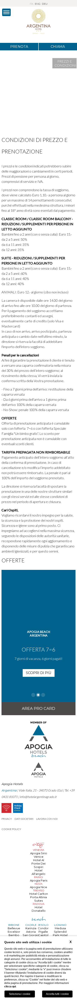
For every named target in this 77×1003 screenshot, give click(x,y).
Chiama (58, 47)
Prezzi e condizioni (65, 63)
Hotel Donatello (39, 908)
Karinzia (30, 928)
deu (44, 3)
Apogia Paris (38, 880)
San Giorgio (31, 935)
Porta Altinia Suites (38, 898)
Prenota (19, 47)
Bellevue (14, 928)
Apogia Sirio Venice (38, 854)
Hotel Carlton (38, 893)
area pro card (38, 708)
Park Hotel (60, 935)
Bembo (14, 935)
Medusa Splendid (60, 929)
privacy (6, 818)
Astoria (31, 931)
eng (37, 3)
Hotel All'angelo (38, 872)
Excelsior (14, 931)
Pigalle (43, 931)
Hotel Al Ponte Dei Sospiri (38, 863)
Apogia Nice (38, 887)
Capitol (43, 935)
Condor (43, 928)
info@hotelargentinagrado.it (38, 797)
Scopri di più (38, 673)
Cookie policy (11, 829)
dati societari (24, 818)
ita (31, 3)
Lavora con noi (47, 818)
